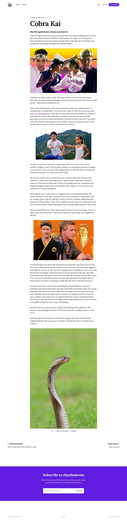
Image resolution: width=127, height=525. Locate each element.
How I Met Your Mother (78, 210)
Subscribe (115, 4)
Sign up (63, 516)
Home (17, 4)
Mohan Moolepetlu (62, 431)
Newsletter (40, 17)
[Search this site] (98, 4)
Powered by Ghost (114, 516)
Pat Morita (52, 321)
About (24, 4)
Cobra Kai (54, 36)
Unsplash (73, 431)
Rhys (33, 17)
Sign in (104, 4)
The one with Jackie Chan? (78, 122)
